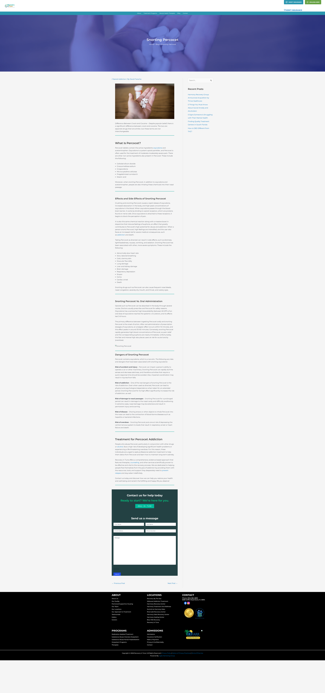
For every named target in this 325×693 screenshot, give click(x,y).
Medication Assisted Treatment (122, 634)
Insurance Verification (154, 637)
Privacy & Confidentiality (155, 642)
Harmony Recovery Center (156, 604)
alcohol (120, 447)
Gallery (114, 617)
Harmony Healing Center (155, 617)
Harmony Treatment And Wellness (159, 606)
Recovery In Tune (153, 622)
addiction (121, 235)
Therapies (115, 645)
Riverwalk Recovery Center (156, 612)
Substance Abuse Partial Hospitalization (125, 639)
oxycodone (157, 148)
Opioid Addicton (119, 79)
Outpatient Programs (119, 642)
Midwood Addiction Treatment (157, 601)
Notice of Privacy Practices (181, 653)
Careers (114, 620)
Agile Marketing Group (167, 656)
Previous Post (118, 583)
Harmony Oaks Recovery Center (158, 614)
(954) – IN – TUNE (145, 506)
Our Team (115, 606)
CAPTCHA (116, 569)
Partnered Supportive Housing (122, 604)
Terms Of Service (197, 653)
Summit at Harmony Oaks (156, 609)
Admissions (151, 634)
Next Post (172, 583)
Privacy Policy (166, 653)
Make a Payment (153, 639)
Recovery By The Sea (154, 598)
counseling (134, 462)
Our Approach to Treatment (121, 612)
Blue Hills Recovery (153, 620)
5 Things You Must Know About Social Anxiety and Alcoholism (198, 108)
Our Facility (115, 601)
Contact (150, 645)
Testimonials (116, 614)
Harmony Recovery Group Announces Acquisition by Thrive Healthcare (198, 98)
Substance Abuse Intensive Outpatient (125, 637)
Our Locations (116, 609)
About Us (115, 598)
